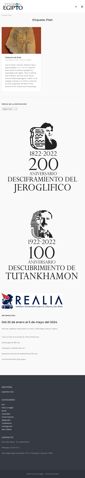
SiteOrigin (55, 474)
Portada (4, 15)
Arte (3, 404)
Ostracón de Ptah (13, 57)
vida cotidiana (7, 429)
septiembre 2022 (8, 392)
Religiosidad (6, 420)
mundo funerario (8, 417)
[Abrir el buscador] (76, 7)
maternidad (6, 414)
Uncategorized (7, 426)
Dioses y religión (25, 60)
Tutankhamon (7, 423)
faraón (4, 411)
